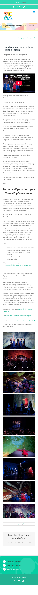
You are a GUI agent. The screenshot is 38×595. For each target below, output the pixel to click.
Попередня (21, 38)
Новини (25, 524)
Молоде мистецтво (8, 524)
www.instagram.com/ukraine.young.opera (23, 320)
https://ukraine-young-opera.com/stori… (18, 265)
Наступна (30, 38)
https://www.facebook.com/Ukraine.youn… (18, 315)
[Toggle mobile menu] (34, 12)
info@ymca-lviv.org (14, 569)
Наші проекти (18, 524)
